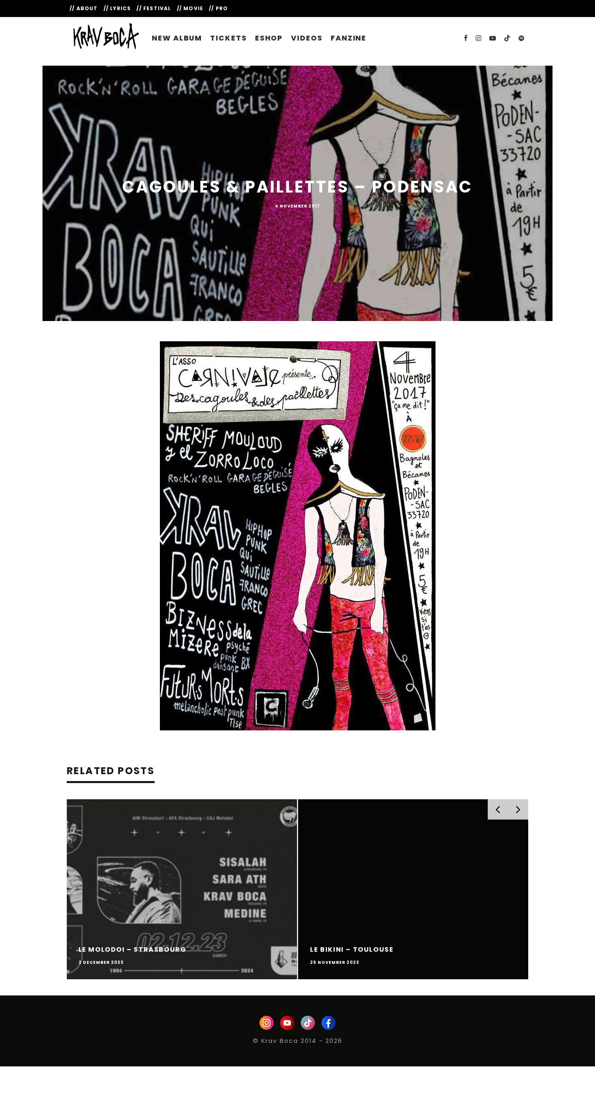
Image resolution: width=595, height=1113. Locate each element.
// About (84, 8)
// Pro (218, 8)
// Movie (190, 8)
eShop (269, 38)
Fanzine (348, 38)
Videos (307, 38)
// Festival (153, 8)
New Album (177, 38)
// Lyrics (117, 8)
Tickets (228, 38)
